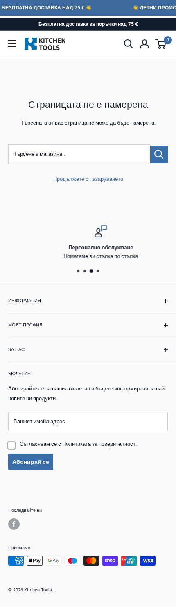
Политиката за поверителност (98, 444)
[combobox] (79, 154)
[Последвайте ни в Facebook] (14, 524)
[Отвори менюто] (12, 43)
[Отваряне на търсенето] (128, 43)
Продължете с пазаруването (88, 179)
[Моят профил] (144, 43)
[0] (161, 44)
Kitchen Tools (38, 590)
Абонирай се (30, 462)
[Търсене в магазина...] (159, 154)
